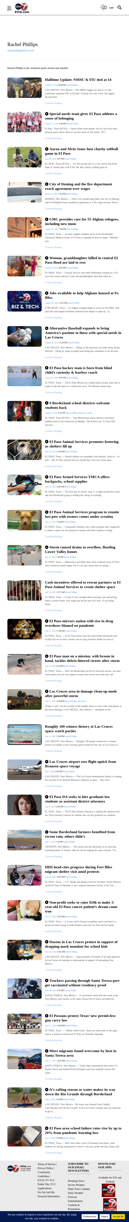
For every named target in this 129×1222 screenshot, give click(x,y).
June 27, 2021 (51, 916)
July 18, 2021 (50, 592)
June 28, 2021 (51, 877)
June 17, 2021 (51, 1025)
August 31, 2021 (52, 229)
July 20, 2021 (50, 557)
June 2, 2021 (50, 1099)
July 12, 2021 (50, 701)
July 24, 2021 (50, 487)
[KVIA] (25, 7)
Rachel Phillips (72, 85)
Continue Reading (53, 103)
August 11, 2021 (52, 378)
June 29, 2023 (51, 159)
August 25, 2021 (52, 268)
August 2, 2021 (51, 413)
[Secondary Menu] (11, 7)
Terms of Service (47, 1164)
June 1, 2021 (50, 1138)
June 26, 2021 (51, 952)
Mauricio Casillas (86, 413)
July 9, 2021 (50, 771)
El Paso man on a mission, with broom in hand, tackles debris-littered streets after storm (82, 658)
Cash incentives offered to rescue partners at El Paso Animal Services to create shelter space (82, 584)
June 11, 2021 (51, 1061)
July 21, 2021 (50, 522)
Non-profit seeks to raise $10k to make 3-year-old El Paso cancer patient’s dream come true (81, 906)
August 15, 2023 (52, 124)
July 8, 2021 (50, 807)
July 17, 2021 (50, 631)
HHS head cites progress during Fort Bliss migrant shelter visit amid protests (78, 869)
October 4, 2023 (51, 85)
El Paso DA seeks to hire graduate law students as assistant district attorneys (77, 799)
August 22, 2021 (52, 342)
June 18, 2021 (51, 990)
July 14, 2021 (50, 666)
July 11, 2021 (50, 736)
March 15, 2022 (51, 194)
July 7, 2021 (50, 842)
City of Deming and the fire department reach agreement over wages (78, 186)
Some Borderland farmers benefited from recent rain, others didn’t (80, 834)
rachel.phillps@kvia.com (20, 50)
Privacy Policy (45, 1168)
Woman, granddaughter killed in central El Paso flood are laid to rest (81, 260)
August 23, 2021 (52, 303)
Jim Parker (82, 701)
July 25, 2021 (50, 451)
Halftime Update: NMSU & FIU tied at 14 (78, 80)
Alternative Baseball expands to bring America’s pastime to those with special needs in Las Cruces (83, 332)
